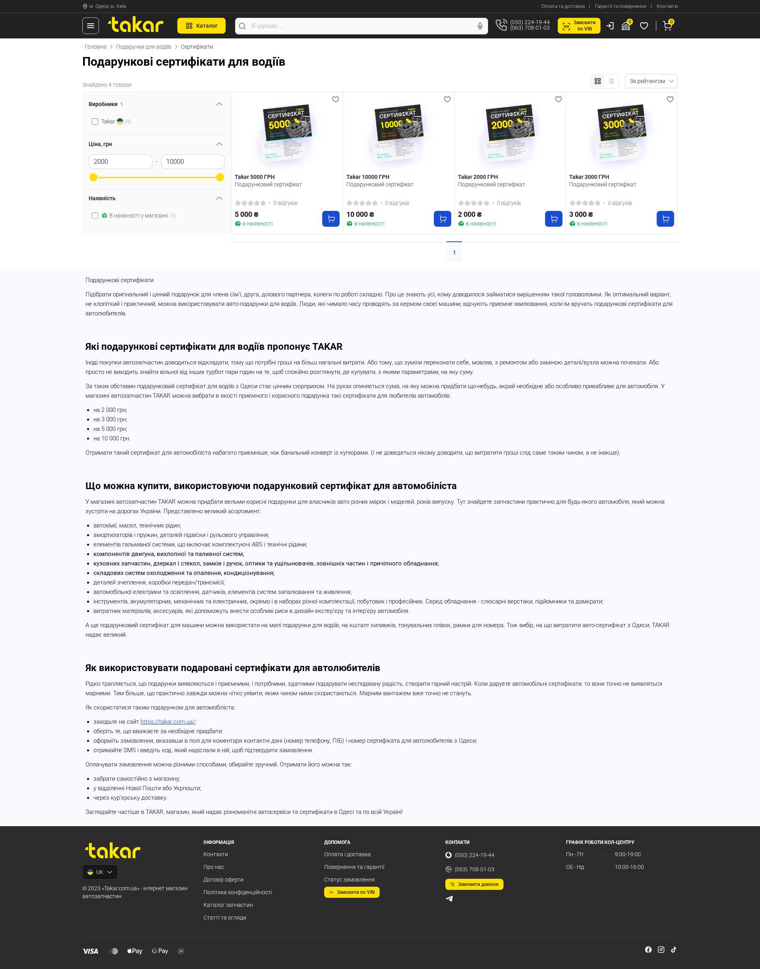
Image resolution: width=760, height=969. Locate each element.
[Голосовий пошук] (480, 26)
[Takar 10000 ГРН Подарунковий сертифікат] (398, 133)
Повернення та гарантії (354, 867)
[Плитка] (597, 81)
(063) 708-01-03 (474, 869)
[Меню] (90, 25)
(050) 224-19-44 (474, 855)
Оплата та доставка (563, 6)
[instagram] (661, 950)
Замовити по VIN (356, 892)
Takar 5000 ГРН (255, 177)
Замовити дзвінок (478, 884)
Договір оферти (223, 879)
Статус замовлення (349, 879)
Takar (116, 121)
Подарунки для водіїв (143, 47)
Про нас (213, 867)
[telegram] (449, 899)
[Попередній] (242, 133)
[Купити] (331, 219)
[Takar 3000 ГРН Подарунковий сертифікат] (621, 133)
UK (99, 872)
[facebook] (648, 950)
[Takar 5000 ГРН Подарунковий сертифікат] (287, 133)
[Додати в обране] (335, 99)
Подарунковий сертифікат (268, 184)
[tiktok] (674, 950)
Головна (95, 47)
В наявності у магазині (142, 215)
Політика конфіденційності (237, 892)
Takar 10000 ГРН (368, 177)
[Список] (611, 81)
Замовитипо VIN (585, 26)
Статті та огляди (224, 917)
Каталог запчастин (228, 905)
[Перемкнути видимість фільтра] (219, 104)
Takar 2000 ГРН (478, 177)
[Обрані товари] (645, 26)
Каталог (207, 26)
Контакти (667, 6)
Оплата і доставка (347, 854)
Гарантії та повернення (620, 6)
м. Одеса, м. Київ (107, 6)
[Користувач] (610, 26)
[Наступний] (331, 133)
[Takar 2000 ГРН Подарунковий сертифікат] (510, 133)
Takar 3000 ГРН (589, 177)
